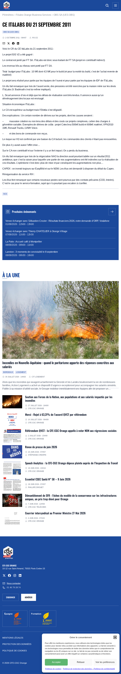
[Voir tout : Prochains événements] (112, 211)
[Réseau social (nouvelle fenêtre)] (4, 575)
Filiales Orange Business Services (33, 15)
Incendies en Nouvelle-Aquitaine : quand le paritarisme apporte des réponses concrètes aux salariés (58, 364)
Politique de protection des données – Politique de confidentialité (89, 669)
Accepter (56, 662)
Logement (21, 372)
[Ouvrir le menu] (115, 5)
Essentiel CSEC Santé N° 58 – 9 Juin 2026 (48, 479)
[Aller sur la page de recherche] (107, 5)
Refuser (81, 662)
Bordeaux (8, 372)
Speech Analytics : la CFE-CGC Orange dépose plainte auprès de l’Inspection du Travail (71, 463)
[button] (115, 637)
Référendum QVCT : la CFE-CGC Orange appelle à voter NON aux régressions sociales (71, 431)
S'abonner (12, 598)
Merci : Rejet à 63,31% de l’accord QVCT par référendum (56, 414)
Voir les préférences (105, 662)
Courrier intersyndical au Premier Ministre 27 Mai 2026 (55, 513)
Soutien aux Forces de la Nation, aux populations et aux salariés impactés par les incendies (68, 398)
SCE (5, 194)
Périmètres (7, 15)
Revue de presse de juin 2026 (41, 447)
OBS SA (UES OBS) (64, 15)
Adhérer (28, 597)
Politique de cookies (53, 669)
